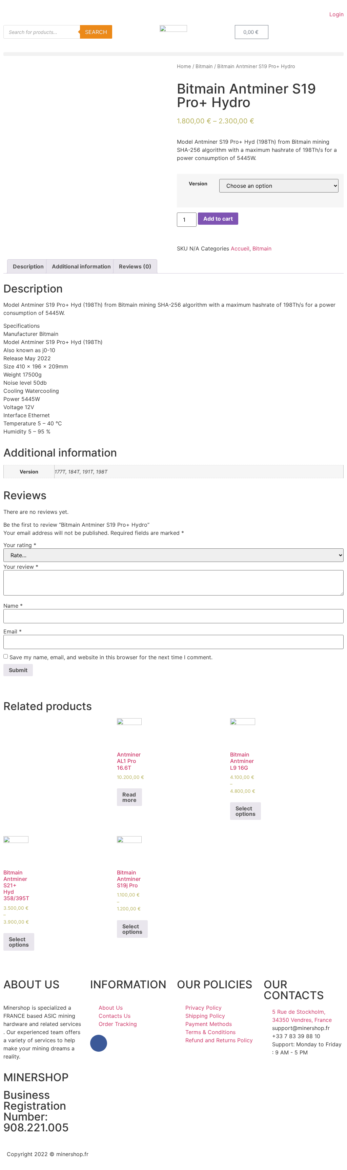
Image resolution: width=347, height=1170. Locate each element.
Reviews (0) (135, 266)
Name (13, 605)
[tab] (28, 266)
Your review (20, 566)
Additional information (81, 266)
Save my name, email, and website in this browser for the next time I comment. (110, 657)
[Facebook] (98, 1043)
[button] (173, 54)
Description (28, 266)
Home (184, 66)
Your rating (19, 545)
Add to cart (218, 218)
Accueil (240, 248)
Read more (129, 797)
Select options (246, 811)
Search (96, 31)
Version (198, 183)
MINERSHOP (35, 1077)
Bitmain (204, 66)
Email (12, 631)
